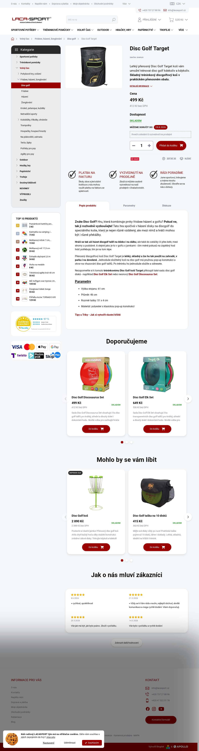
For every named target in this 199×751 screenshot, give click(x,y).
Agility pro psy (27, 154)
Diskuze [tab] (166, 205)
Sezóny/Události (28, 182)
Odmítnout (69, 742)
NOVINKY (24, 188)
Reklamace (16, 717)
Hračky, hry (25, 165)
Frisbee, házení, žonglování (33, 79)
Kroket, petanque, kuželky (33, 108)
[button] (122, 442)
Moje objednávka (81, 3)
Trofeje (23, 177)
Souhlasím (93, 742)
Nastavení (48, 742)
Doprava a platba (60, 3)
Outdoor (24, 160)
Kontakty (25, 3)
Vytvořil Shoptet (156, 746)
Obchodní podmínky (103, 3)
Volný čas (24, 68)
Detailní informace (139, 86)
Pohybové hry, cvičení (31, 74)
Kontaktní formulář (161, 719)
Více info (50, 737)
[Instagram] (154, 708)
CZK (178, 3)
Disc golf (25, 85)
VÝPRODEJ (25, 194)
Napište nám (41, 3)
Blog (13, 722)
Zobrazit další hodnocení (127, 643)
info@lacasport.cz (160, 688)
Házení (24, 96)
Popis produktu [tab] (87, 205)
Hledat (114, 19)
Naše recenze (105, 735)
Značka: (136, 57)
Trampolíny (26, 125)
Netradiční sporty (29, 114)
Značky (23, 200)
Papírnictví (25, 171)
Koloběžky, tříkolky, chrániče (34, 119)
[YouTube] (161, 708)
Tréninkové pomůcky (30, 62)
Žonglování (26, 102)
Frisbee (24, 91)
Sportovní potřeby (28, 56)
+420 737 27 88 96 (161, 694)
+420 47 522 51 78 (161, 700)
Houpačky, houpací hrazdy (33, 131)
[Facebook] (147, 708)
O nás (14, 3)
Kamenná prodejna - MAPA (126, 735)
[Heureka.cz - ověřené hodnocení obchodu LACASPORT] (36, 324)
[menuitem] (25, 30)
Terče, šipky (26, 142)
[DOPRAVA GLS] (96, 492)
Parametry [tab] (129, 205)
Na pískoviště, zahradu (31, 137)
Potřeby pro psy (28, 148)
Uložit (136, 159)
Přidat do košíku (168, 145)
